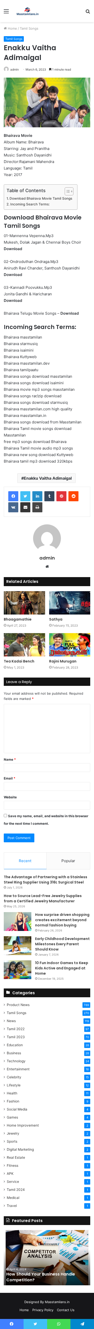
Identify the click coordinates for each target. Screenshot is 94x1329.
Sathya (55, 619)
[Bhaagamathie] (24, 603)
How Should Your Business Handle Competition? (40, 1277)
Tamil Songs (29, 28)
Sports (12, 1141)
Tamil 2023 (16, 1037)
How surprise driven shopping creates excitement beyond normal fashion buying (62, 920)
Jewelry (13, 1133)
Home (12, 28)
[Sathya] (69, 603)
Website (10, 797)
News (11, 1021)
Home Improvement (23, 1125)
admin (47, 558)
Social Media (17, 1109)
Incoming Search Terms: (30, 204)
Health (12, 1093)
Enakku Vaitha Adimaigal (48, 478)
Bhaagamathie (18, 619)
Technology (16, 1061)
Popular (68, 860)
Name (10, 759)
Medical (13, 1198)
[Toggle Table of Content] (66, 191)
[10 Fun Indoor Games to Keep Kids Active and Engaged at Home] (17, 969)
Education (15, 1045)
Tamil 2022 (16, 1029)
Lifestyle (14, 1085)
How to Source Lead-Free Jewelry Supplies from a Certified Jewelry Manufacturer (43, 898)
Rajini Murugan (62, 661)
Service (13, 1182)
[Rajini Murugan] (69, 644)
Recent (25, 860)
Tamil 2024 (16, 1190)
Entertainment (18, 1069)
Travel (12, 1206)
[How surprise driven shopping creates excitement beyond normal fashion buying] (17, 921)
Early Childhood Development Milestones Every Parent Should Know (62, 944)
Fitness (12, 1166)
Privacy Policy (42, 1310)
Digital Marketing (20, 1149)
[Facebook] (13, 496)
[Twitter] (25, 496)
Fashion (13, 1101)
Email (9, 778)
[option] (47, 1257)
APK (10, 1174)
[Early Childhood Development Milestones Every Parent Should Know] (17, 945)
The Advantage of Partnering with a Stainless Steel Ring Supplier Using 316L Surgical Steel (45, 879)
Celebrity (14, 1077)
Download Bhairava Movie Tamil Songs (41, 198)
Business (14, 1053)
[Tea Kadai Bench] (24, 644)
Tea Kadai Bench (19, 661)
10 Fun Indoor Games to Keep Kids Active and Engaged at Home (61, 968)
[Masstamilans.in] (28, 11)
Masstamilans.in (57, 1302)
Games (12, 1117)
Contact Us (65, 1310)
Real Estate (16, 1157)
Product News (18, 1005)
